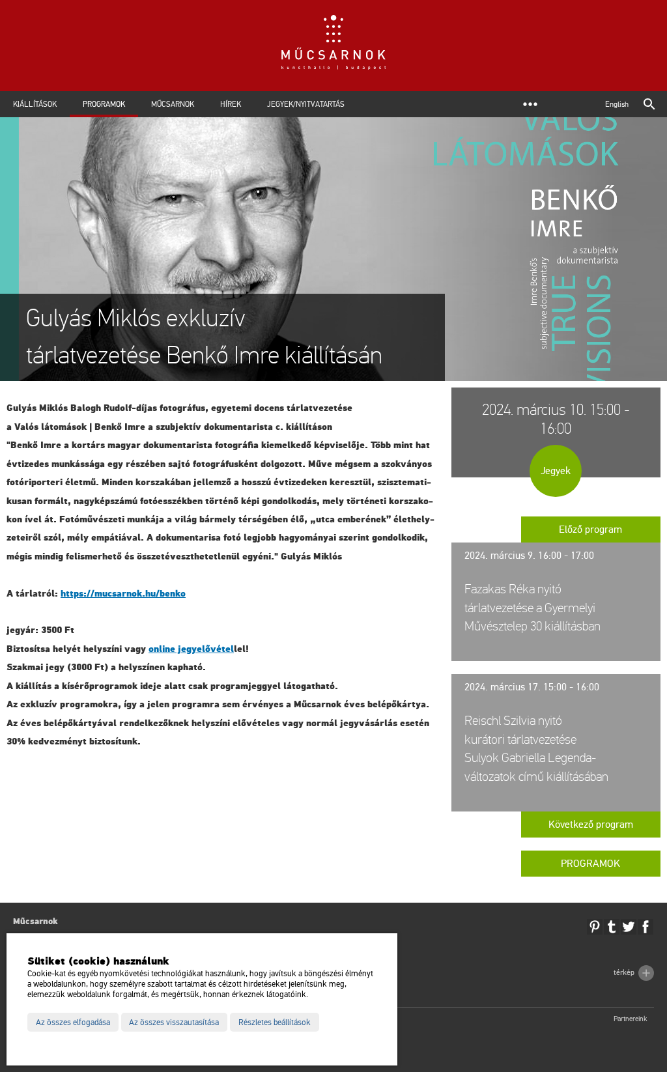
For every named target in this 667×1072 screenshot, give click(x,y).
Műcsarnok (172, 104)
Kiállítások (35, 104)
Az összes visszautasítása (174, 1022)
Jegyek (556, 470)
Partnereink (630, 1019)
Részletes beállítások (274, 1022)
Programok (104, 104)
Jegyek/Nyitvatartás (306, 104)
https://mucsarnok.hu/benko (123, 593)
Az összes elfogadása (73, 1022)
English (617, 104)
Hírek (230, 104)
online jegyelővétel (191, 649)
